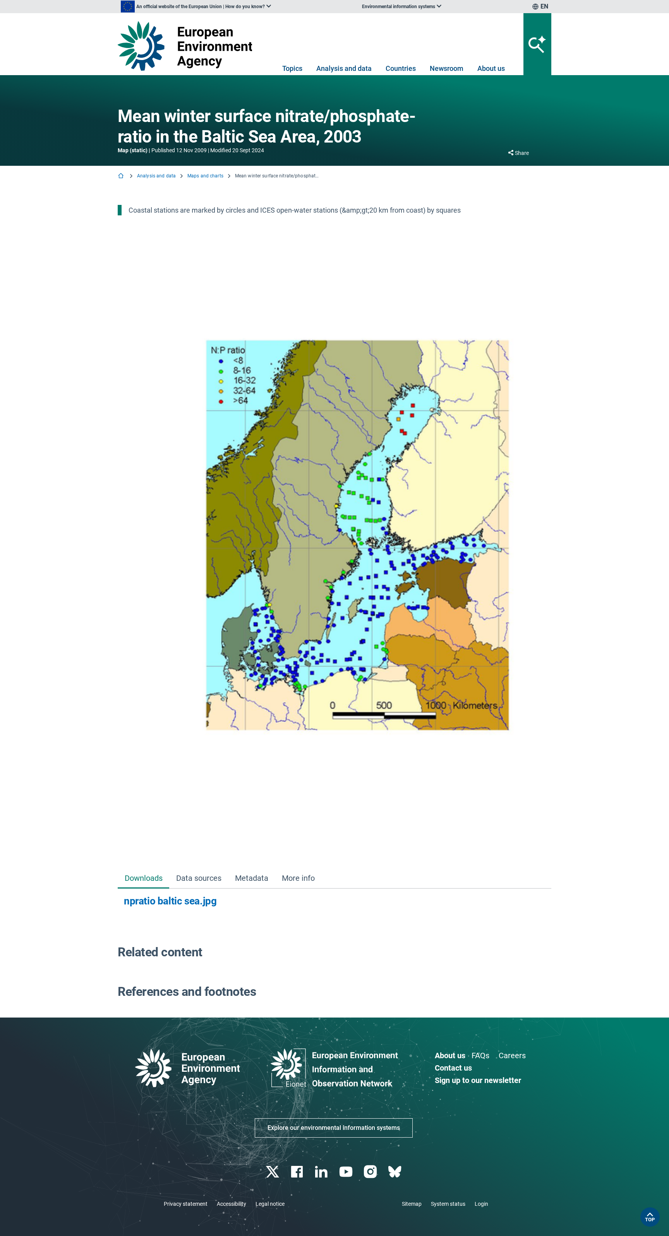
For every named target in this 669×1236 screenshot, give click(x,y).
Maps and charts (205, 176)
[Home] (121, 176)
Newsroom (446, 68)
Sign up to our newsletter (478, 1080)
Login (481, 1204)
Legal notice (270, 1204)
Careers (512, 1055)
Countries (401, 68)
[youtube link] (347, 1172)
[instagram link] (371, 1172)
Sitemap (412, 1204)
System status (448, 1204)
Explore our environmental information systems (334, 1127)
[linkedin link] (322, 1172)
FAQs (480, 1055)
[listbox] (196, 6)
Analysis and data (344, 68)
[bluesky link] (395, 1172)
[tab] (143, 879)
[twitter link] (273, 1172)
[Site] (188, 46)
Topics (292, 68)
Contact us (453, 1068)
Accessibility (231, 1204)
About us (491, 68)
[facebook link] (298, 1172)
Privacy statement (186, 1204)
